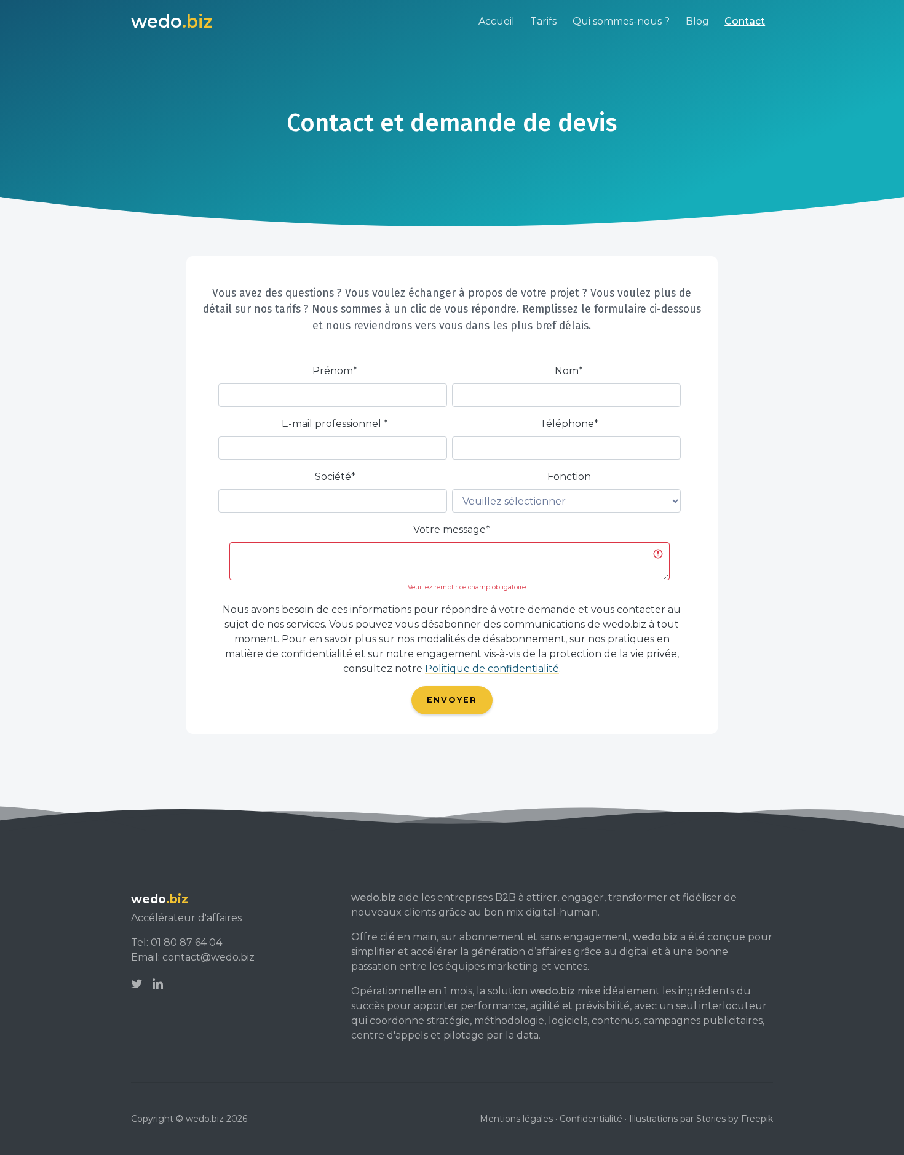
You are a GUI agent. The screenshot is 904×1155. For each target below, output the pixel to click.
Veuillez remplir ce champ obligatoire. (467, 587)
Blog (697, 21)
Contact (744, 21)
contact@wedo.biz (208, 957)
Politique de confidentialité (492, 668)
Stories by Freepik (734, 1118)
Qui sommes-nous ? (621, 21)
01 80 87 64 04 (186, 942)
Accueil (496, 21)
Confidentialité (591, 1118)
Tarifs (543, 21)
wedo (172, 21)
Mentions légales (516, 1118)
